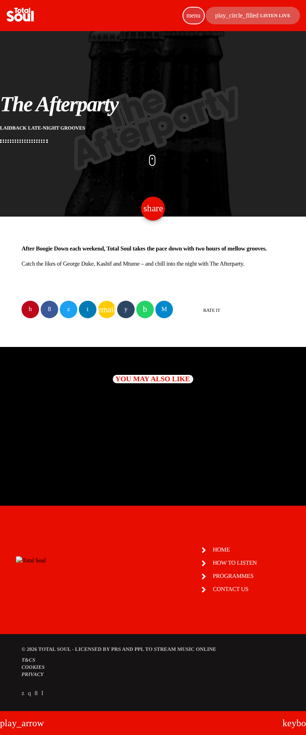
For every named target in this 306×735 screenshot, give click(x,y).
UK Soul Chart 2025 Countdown (210, 461)
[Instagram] (29, 693)
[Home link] (20, 16)
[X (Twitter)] (23, 693)
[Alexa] (42, 693)
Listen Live (252, 15)
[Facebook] (36, 693)
